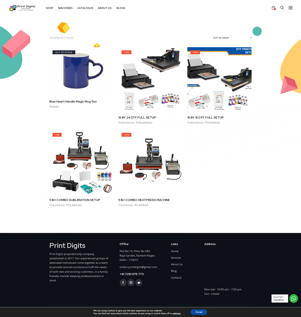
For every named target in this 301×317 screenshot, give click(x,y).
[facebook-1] (123, 282)
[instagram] (131, 282)
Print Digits (67, 245)
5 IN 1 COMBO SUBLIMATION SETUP (74, 200)
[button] (77, 71)
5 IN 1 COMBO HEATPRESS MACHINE (144, 200)
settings (177, 313)
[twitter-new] (138, 282)
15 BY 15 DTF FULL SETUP (205, 117)
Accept (198, 312)
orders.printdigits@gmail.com (138, 267)
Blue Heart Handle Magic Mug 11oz (73, 101)
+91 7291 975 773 (132, 274)
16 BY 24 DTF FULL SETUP (137, 117)
